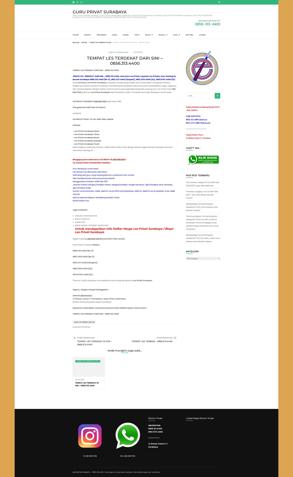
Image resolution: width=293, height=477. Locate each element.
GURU (114, 35)
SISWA (126, 35)
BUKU (148, 35)
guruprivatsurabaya (82, 327)
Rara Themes (134, 472)
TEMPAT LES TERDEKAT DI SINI (118, 52)
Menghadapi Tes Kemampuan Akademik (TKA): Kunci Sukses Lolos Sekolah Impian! (202, 207)
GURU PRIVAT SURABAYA (100, 11)
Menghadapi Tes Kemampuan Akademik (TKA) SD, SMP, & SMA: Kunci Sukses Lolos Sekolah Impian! (203, 238)
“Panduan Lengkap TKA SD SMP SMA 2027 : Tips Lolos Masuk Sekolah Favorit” (202, 194)
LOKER (202, 35)
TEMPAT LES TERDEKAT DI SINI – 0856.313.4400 (87, 384)
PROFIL (87, 35)
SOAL (175, 35)
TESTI (137, 35)
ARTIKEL (189, 35)
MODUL (161, 35)
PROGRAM (101, 35)
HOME (76, 35)
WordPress (156, 472)
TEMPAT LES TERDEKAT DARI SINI (84, 322)
